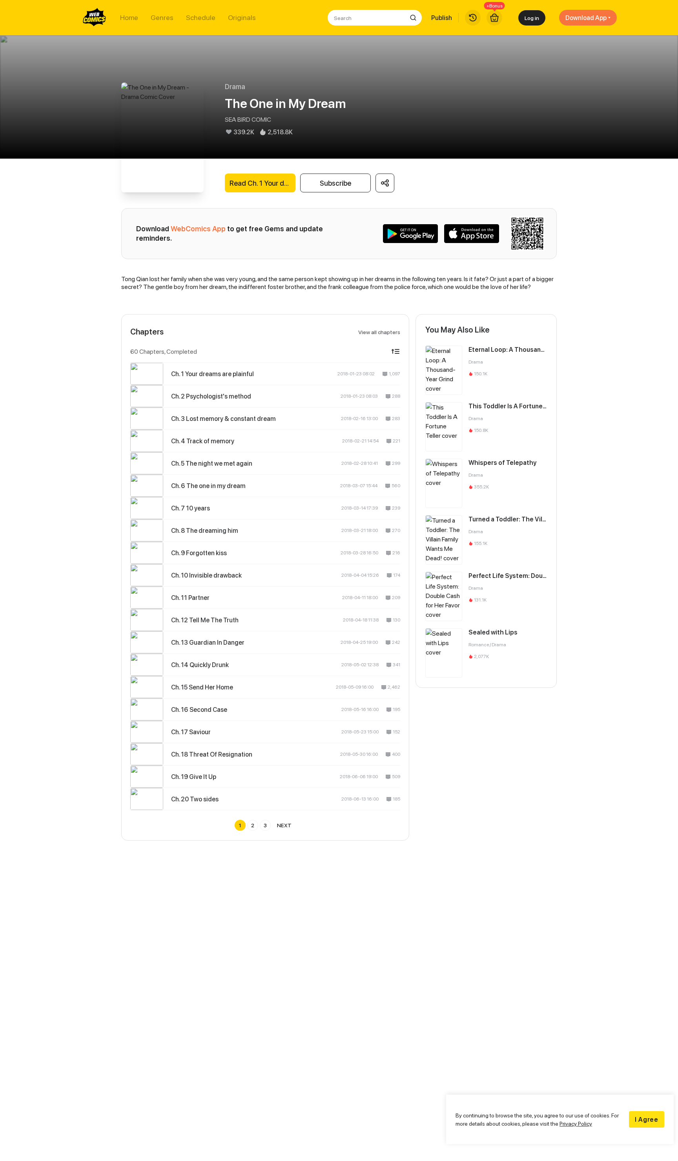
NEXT (284, 825)
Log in (532, 18)
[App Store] (471, 233)
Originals (242, 17)
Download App (586, 17)
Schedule (200, 17)
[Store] (494, 18)
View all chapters (379, 332)
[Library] (473, 18)
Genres (162, 17)
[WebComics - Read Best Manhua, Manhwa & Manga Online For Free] (95, 18)
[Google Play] (410, 233)
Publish (441, 18)
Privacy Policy (576, 1123)
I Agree (646, 1119)
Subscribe (335, 183)
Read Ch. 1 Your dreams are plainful (262, 183)
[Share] (384, 183)
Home (129, 17)
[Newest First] (395, 351)
